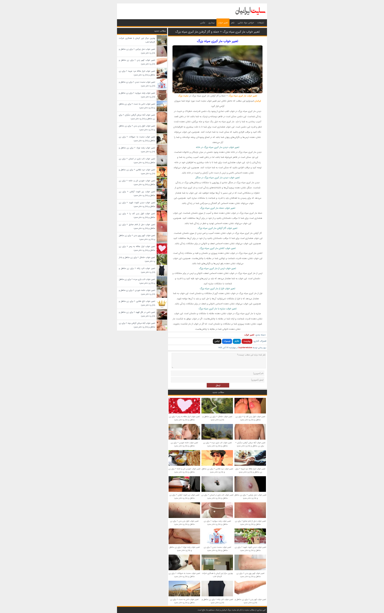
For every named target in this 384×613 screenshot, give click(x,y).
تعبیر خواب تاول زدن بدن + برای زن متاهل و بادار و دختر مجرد (184, 522)
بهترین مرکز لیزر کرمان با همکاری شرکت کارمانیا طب (217, 575)
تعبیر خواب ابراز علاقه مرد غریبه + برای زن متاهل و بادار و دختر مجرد (250, 470)
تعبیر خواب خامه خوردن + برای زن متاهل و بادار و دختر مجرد (184, 444)
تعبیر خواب (223, 22)
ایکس (217, 341)
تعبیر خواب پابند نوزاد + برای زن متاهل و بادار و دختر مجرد (184, 549)
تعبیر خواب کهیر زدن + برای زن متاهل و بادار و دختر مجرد (250, 601)
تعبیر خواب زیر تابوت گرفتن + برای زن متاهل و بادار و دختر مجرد (184, 496)
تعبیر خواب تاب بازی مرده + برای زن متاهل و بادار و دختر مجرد (217, 444)
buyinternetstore (245, 347)
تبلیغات (260, 22)
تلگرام (237, 341)
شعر (232, 22)
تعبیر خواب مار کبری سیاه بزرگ (217, 41)
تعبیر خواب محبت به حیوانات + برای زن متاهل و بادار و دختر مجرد (184, 575)
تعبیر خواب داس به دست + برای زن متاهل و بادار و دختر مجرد (184, 601)
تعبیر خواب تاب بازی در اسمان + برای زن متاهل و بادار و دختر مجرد (217, 496)
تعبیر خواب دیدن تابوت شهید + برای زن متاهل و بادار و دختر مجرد (250, 549)
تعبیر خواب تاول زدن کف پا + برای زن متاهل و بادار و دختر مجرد (250, 418)
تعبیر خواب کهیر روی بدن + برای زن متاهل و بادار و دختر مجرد (250, 575)
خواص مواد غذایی (246, 22)
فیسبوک (227, 341)
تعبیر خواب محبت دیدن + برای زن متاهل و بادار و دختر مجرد (217, 549)
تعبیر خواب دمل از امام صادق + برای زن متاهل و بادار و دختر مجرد (250, 522)
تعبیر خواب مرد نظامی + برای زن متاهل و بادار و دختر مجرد (217, 470)
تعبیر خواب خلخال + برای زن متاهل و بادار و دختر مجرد (217, 418)
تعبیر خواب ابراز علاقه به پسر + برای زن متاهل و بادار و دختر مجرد (184, 418)
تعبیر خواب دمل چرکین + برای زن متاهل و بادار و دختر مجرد (250, 496)
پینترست (246, 341)
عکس (202, 22)
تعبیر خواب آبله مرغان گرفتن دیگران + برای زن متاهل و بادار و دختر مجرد (250, 444)
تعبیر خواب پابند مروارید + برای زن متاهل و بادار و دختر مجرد (217, 522)
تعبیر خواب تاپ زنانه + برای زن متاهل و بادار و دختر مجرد (217, 601)
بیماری (211, 22)
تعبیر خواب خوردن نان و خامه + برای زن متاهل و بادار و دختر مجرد (184, 470)
